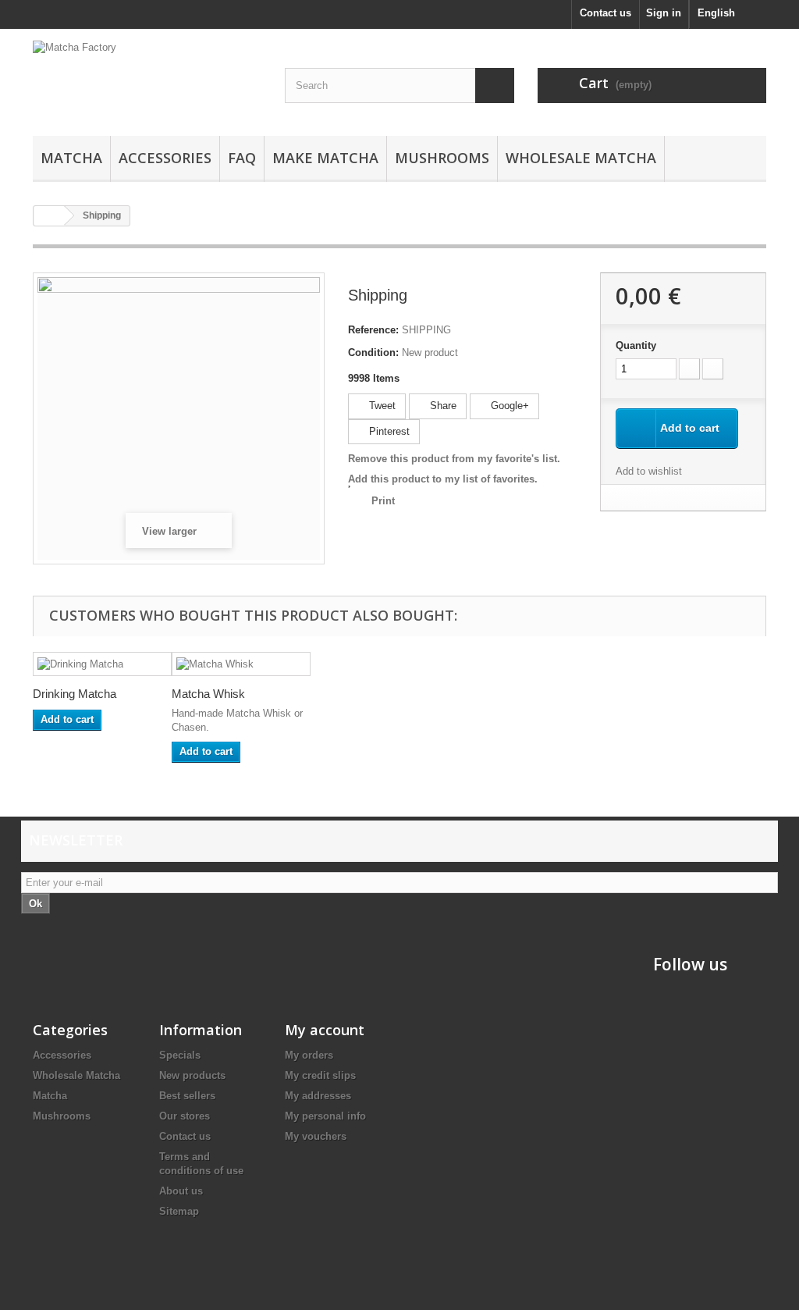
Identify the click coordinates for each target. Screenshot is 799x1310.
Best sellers (187, 1096)
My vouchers (315, 1136)
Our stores (184, 1116)
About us (181, 1191)
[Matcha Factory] (147, 78)
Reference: (373, 330)
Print (383, 501)
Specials (180, 1055)
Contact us (605, 13)
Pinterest (388, 431)
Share (441, 405)
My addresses (318, 1096)
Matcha (71, 157)
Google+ (508, 405)
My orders (309, 1055)
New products (192, 1075)
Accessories (165, 157)
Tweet (381, 405)
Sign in (663, 13)
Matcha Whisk (208, 693)
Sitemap (179, 1211)
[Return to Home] (49, 216)
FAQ (242, 157)
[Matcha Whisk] (241, 664)
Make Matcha (325, 157)
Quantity (636, 345)
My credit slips (320, 1075)
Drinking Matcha (74, 693)
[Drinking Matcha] (102, 664)
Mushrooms (442, 157)
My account (324, 1029)
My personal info (325, 1116)
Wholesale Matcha (581, 157)
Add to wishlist (649, 471)
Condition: (373, 352)
